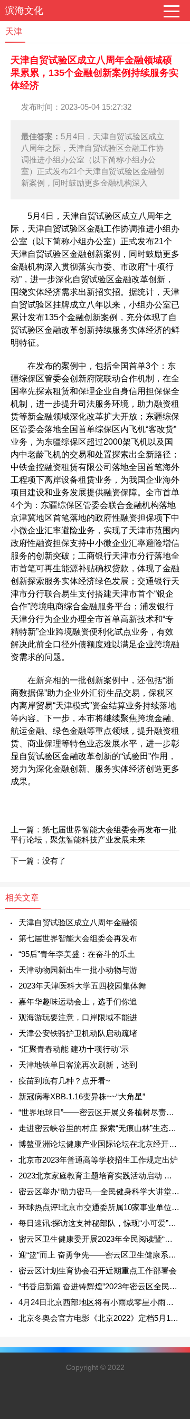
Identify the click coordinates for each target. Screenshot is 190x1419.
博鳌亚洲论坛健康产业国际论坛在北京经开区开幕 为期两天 (98, 1143)
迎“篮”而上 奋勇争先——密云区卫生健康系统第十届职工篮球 (98, 1254)
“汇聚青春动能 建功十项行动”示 (73, 1048)
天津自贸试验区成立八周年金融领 (77, 922)
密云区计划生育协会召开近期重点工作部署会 (97, 1270)
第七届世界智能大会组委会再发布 (77, 938)
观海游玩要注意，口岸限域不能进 (77, 1017)
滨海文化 (24, 10)
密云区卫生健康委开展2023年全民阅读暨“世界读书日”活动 (98, 1238)
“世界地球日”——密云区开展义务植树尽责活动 (98, 1112)
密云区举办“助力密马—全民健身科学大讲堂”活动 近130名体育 (98, 1191)
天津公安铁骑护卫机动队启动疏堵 (77, 1033)
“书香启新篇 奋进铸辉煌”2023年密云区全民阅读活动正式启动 (98, 1286)
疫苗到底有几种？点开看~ (64, 1080)
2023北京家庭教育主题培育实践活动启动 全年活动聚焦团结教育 (98, 1175)
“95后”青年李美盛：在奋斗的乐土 (76, 954)
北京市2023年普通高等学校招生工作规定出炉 (98, 1159)
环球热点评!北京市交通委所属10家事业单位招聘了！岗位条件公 (98, 1207)
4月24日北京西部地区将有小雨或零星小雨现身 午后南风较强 (98, 1302)
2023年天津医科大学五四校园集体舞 (82, 985)
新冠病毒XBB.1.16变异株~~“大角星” (81, 1096)
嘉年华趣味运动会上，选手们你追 (77, 1001)
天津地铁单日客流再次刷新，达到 (77, 1064)
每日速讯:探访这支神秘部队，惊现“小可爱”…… (98, 1223)
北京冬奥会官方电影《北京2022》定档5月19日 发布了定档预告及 (98, 1317)
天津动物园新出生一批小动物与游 (77, 969)
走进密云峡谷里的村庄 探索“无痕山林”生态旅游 (98, 1128)
